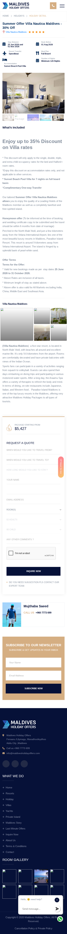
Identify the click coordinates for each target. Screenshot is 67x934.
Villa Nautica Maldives (16, 32)
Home (6, 16)
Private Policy (45, 928)
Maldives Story (14, 822)
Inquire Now (12, 834)
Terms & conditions (16, 846)
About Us (11, 840)
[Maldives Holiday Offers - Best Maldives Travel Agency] (15, 5)
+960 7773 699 (37, 612)
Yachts (9, 811)
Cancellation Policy (25, 928)
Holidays (19, 16)
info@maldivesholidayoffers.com (23, 753)
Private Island (13, 816)
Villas (8, 805)
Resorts (10, 793)
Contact (10, 852)
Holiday (10, 799)
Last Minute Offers (15, 828)
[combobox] (33, 510)
